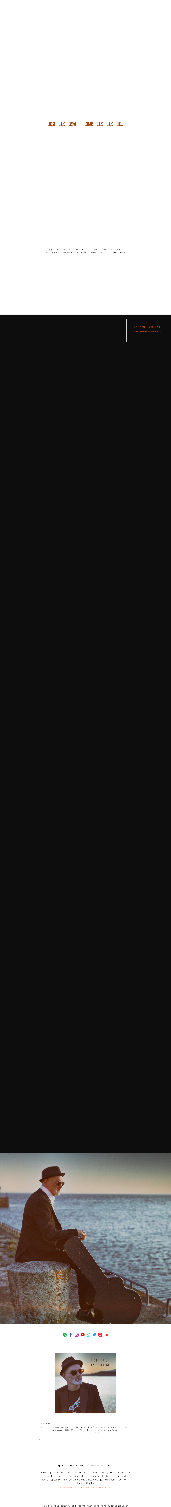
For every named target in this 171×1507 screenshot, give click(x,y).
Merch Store (108, 250)
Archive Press (82, 253)
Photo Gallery (51, 253)
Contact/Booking (119, 253)
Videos (119, 250)
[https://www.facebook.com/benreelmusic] (71, 1335)
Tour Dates (68, 250)
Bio (58, 250)
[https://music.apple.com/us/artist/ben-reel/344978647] (100, 1335)
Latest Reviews (66, 253)
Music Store (80, 250)
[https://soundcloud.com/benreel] (106, 1335)
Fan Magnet (104, 253)
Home (50, 250)
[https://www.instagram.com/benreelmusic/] (77, 1335)
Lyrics (93, 253)
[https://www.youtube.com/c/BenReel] (83, 1335)
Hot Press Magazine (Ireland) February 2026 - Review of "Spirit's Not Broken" (86, 1487)
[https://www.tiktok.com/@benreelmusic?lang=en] (88, 1335)
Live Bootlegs (94, 250)
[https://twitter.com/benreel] (94, 1335)
